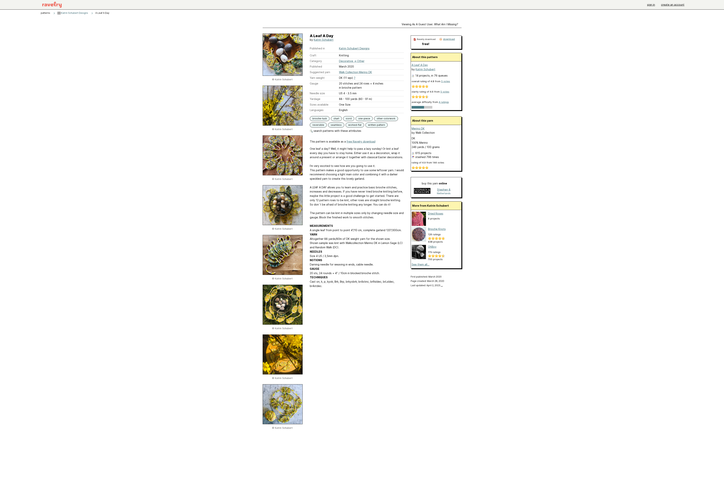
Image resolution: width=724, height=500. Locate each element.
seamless (336, 124)
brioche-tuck (319, 118)
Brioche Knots (437, 229)
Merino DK (418, 128)
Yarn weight (317, 77)
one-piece (364, 118)
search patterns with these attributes (337, 130)
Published (316, 66)
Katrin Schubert (324, 39)
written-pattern (376, 124)
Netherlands (444, 193)
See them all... (420, 264)
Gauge (314, 83)
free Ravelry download (361, 141)
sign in (651, 4)
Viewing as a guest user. (430, 24)
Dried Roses (435, 213)
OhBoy (432, 246)
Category (316, 61)
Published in (317, 48)
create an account (672, 4)
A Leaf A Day (420, 65)
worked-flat (354, 124)
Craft (313, 55)
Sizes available (319, 104)
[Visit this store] (422, 191)
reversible (318, 124)
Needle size (317, 93)
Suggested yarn (320, 72)
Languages (317, 110)
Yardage (315, 98)
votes (445, 81)
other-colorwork (386, 118)
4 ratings (444, 102)
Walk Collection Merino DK (355, 72)
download (449, 39)
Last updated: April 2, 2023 (427, 285)
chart (336, 118)
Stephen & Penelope (443, 190)
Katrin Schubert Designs (74, 13)
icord (349, 118)
